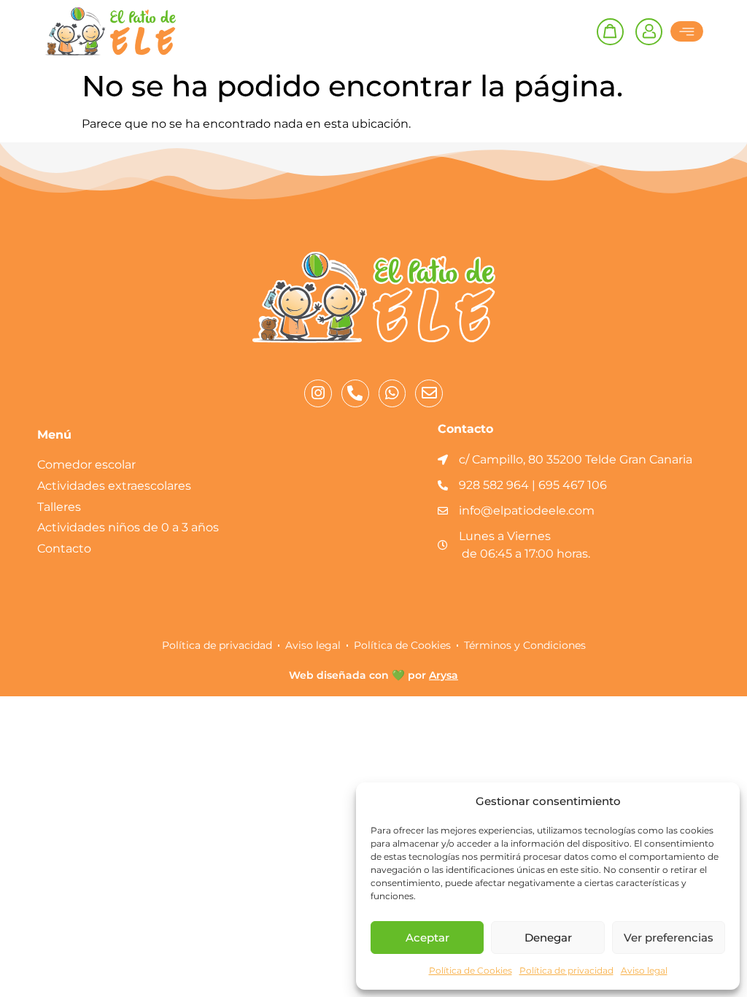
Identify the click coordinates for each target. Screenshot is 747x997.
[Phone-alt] (355, 393)
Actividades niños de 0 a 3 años (128, 527)
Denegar (548, 937)
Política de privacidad (566, 970)
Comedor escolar (86, 464)
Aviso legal (644, 970)
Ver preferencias (668, 937)
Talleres (59, 507)
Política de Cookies (470, 970)
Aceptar (427, 937)
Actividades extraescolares (114, 486)
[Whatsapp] (392, 393)
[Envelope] (429, 393)
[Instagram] (318, 393)
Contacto (64, 548)
